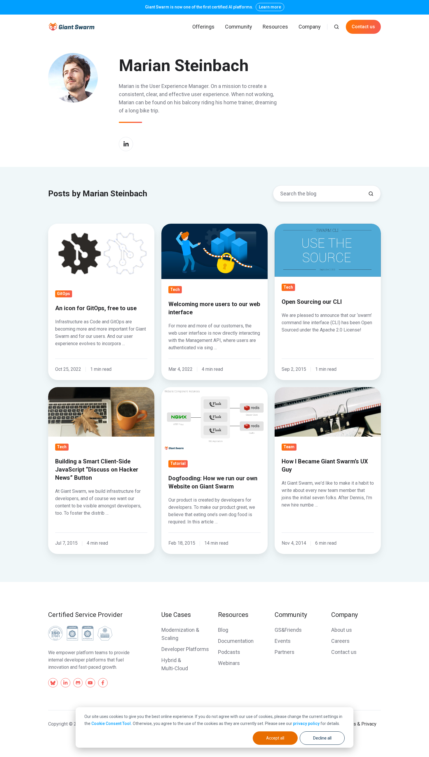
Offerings (203, 27)
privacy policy (306, 723)
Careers (340, 641)
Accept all (275, 738)
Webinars (229, 663)
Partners (284, 652)
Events (283, 641)
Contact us (363, 26)
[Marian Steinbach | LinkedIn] (126, 144)
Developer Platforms (185, 649)
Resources (275, 27)
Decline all (322, 738)
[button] (336, 27)
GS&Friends (288, 630)
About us (341, 630)
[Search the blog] (371, 194)
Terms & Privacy (359, 724)
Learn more (270, 7)
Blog (223, 630)
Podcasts (229, 652)
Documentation (236, 641)
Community (238, 27)
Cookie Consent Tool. (111, 723)
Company (310, 27)
